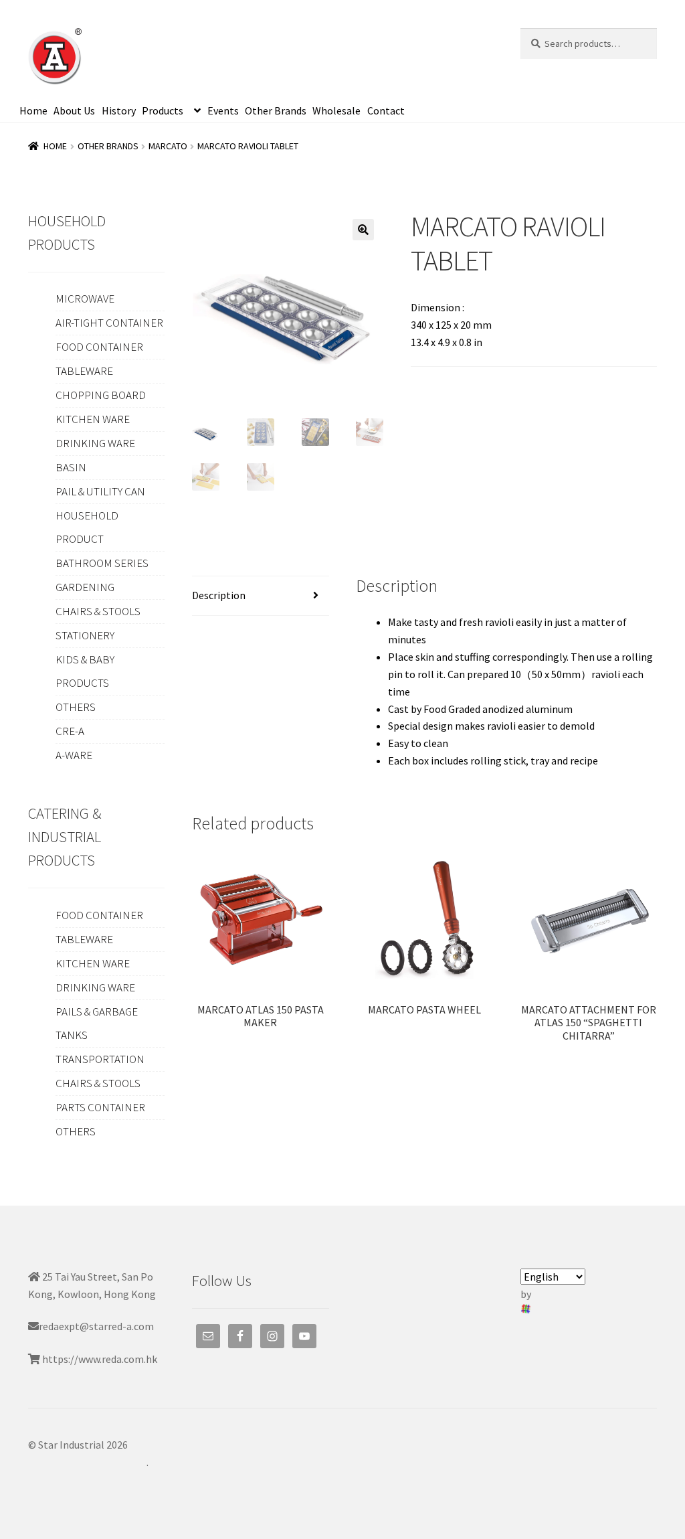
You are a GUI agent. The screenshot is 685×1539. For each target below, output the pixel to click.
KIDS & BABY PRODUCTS (85, 671)
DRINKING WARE (95, 443)
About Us (74, 110)
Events (223, 110)
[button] (363, 229)
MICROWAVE (85, 298)
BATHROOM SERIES (102, 563)
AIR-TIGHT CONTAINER (109, 322)
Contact (386, 110)
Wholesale (336, 110)
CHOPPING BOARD (101, 395)
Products (162, 110)
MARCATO (168, 146)
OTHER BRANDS (108, 146)
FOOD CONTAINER (99, 346)
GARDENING (85, 587)
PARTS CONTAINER (100, 1107)
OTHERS (76, 707)
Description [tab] (219, 595)
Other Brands (275, 110)
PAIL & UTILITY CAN (100, 491)
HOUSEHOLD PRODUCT (87, 527)
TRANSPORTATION (100, 1059)
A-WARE (74, 755)
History (119, 110)
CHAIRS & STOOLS (98, 611)
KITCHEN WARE (93, 419)
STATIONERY (85, 635)
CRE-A (70, 731)
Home (33, 110)
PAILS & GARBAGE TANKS (97, 1023)
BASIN (71, 467)
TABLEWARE (84, 370)
